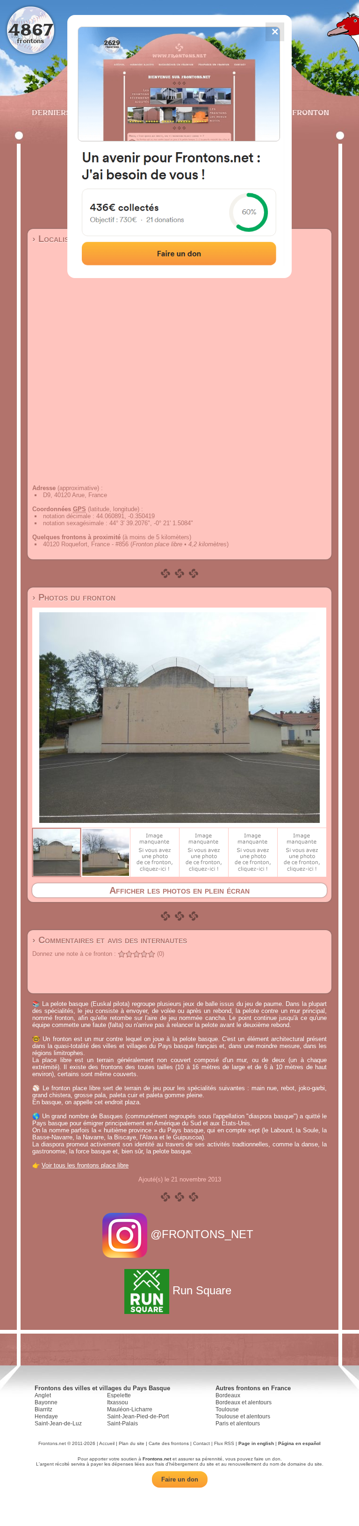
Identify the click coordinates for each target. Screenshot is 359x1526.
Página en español (299, 1443)
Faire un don (179, 1479)
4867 (30, 29)
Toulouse (227, 1409)
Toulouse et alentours (242, 1416)
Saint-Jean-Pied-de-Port (138, 1416)
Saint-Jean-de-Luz (58, 1423)
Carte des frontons (169, 1443)
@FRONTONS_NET (202, 1234)
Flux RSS (224, 1443)
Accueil (107, 1443)
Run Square (202, 1290)
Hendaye (46, 1416)
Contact (201, 1443)
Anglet (43, 1395)
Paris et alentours (237, 1423)
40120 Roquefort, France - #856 (86, 544)
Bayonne (46, 1402)
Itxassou (117, 1402)
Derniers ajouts (67, 112)
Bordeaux (227, 1395)
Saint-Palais (122, 1423)
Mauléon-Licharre (129, 1409)
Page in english (256, 1443)
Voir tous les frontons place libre (85, 1165)
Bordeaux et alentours (243, 1402)
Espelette (119, 1395)
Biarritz (43, 1409)
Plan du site (131, 1443)
